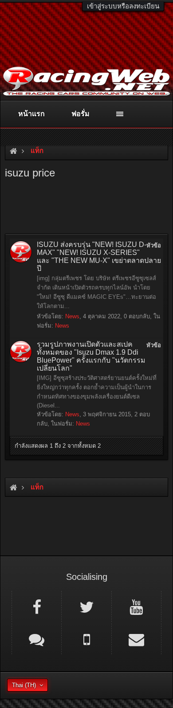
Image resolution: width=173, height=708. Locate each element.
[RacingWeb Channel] (136, 606)
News (72, 316)
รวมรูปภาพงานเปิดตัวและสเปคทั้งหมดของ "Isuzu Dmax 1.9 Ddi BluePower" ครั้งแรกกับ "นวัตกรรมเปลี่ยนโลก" (91, 356)
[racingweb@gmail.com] (136, 638)
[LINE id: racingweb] (36, 638)
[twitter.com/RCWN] (86, 606)
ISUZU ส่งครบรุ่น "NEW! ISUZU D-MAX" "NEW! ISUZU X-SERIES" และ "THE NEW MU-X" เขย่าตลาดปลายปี (99, 256)
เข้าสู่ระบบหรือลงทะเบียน (123, 6)
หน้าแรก (31, 113)
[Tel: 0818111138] (86, 638)
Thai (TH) (24, 685)
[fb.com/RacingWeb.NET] (36, 606)
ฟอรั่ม (80, 113)
